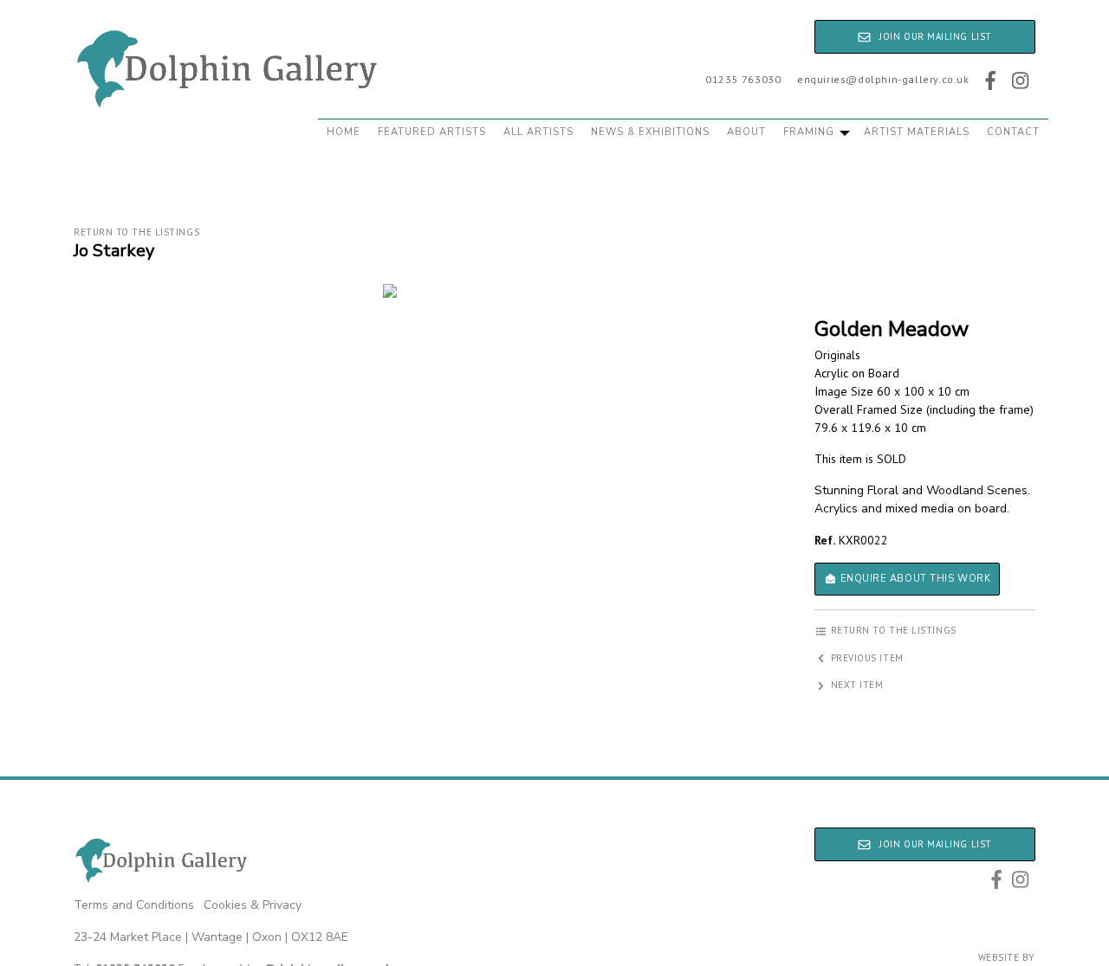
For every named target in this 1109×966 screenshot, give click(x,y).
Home (343, 132)
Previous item (865, 658)
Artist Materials (917, 132)
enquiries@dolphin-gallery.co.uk (883, 79)
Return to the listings (136, 232)
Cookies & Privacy (253, 905)
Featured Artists (432, 132)
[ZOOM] (390, 291)
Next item (855, 685)
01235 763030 (743, 79)
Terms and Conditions (134, 905)
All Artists (538, 132)
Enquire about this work (913, 578)
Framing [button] (810, 132)
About (746, 132)
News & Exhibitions (650, 132)
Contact (1013, 132)
